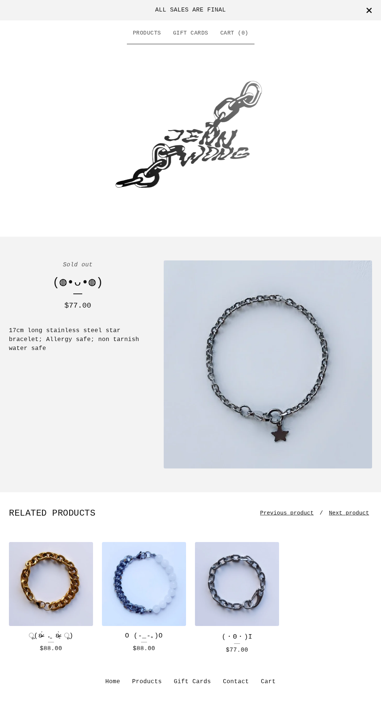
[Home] (191, 138)
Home (112, 681)
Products (147, 33)
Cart (268, 681)
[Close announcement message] (369, 10)
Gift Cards (190, 33)
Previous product (287, 513)
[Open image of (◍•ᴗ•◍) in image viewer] (268, 364)
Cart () (234, 33)
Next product (349, 513)
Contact (236, 681)
